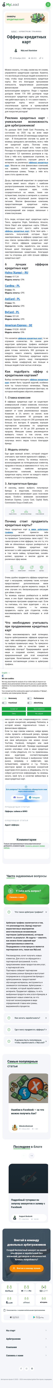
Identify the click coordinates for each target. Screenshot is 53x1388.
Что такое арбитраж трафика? (29, 912)
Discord (20, 797)
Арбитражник (13, 1339)
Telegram (36, 798)
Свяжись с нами (16, 897)
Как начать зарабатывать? (27, 1018)
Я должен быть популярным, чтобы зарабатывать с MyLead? (30, 1041)
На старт (10, 1330)
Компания (11, 1347)
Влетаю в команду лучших (28, 1268)
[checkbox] (4, 698)
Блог (14, 31)
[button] (6, 672)
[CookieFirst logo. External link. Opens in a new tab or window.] (3, 676)
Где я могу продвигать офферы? (30, 1029)
